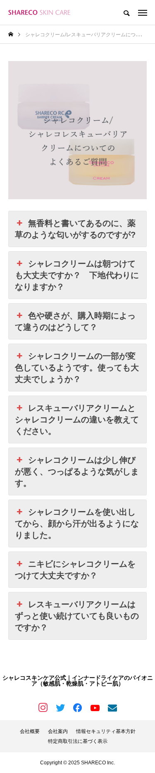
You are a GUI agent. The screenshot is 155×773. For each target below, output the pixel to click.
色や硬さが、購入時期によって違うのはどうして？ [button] (75, 321)
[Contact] (112, 707)
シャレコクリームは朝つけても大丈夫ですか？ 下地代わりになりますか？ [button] (77, 275)
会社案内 (58, 731)
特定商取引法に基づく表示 (77, 741)
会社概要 (30, 731)
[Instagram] (43, 707)
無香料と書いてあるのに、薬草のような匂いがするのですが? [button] (75, 229)
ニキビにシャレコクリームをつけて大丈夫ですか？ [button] (75, 569)
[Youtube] (95, 707)
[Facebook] (77, 707)
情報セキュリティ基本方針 (106, 731)
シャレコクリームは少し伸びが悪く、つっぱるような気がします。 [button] (77, 471)
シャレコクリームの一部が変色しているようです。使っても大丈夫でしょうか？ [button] (77, 367)
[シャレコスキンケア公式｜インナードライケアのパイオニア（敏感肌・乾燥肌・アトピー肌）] (39, 12)
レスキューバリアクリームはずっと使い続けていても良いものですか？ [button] (77, 616)
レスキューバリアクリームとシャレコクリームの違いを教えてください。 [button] (77, 419)
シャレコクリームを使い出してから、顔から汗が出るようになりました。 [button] (77, 523)
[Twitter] (60, 707)
